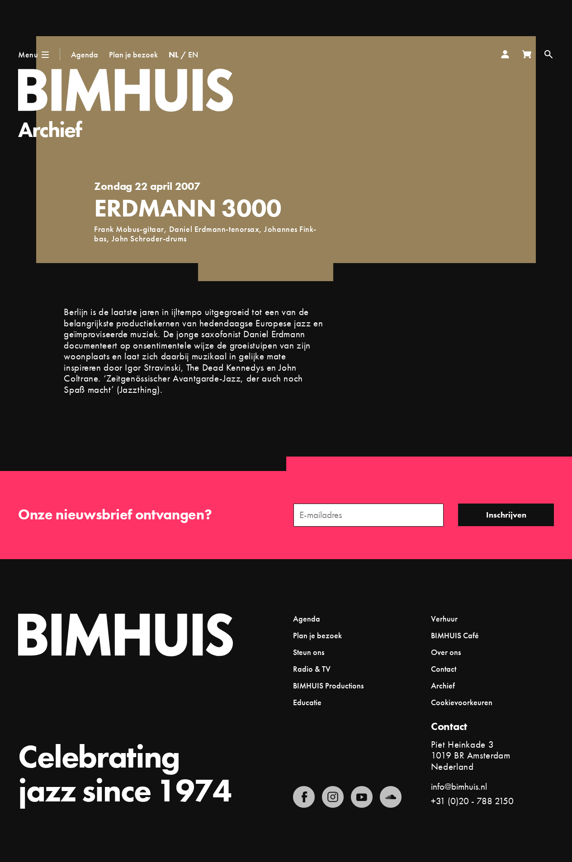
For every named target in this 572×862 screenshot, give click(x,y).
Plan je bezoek (133, 54)
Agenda (84, 54)
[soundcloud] (391, 797)
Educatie (307, 702)
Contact (443, 669)
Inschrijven (506, 514)
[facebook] (304, 797)
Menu (28, 54)
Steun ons (308, 652)
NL (174, 54)
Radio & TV (312, 669)
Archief (50, 129)
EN (193, 54)
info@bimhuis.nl (459, 786)
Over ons (446, 652)
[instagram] (333, 797)
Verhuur (444, 618)
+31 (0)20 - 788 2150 (472, 801)
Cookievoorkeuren (461, 702)
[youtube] (362, 797)
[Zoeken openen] (548, 54)
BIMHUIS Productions (328, 685)
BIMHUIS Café (455, 635)
